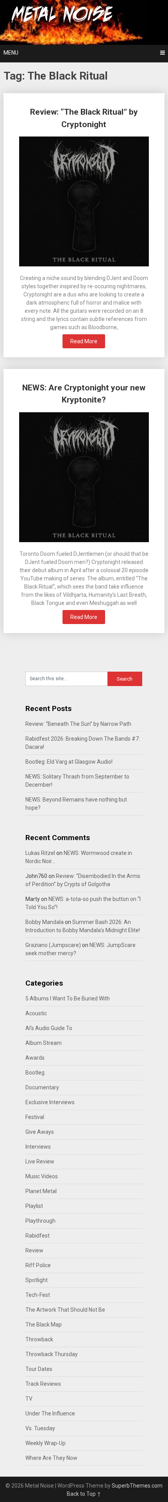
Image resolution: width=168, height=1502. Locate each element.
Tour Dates (38, 1369)
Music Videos (41, 1176)
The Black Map (43, 1324)
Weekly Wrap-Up (45, 1443)
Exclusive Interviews (50, 1102)
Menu (11, 53)
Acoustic (36, 1013)
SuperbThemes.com (137, 1485)
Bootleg (35, 1072)
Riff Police (38, 1265)
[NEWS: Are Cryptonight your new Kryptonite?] (84, 478)
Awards (35, 1058)
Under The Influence (50, 1413)
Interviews (38, 1147)
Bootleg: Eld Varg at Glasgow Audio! (69, 762)
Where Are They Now (51, 1458)
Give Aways (39, 1132)
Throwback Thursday (51, 1354)
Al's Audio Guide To (48, 1028)
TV (28, 1399)
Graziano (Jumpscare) (53, 945)
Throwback (39, 1339)
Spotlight (36, 1280)
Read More (83, 341)
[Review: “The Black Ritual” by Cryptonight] (84, 202)
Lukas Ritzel (40, 853)
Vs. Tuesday (40, 1428)
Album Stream (43, 1043)
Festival (34, 1117)
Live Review (39, 1161)
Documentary (42, 1087)
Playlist (34, 1206)
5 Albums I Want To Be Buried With (67, 998)
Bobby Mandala (44, 922)
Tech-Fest (37, 1295)
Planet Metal (41, 1191)
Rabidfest (37, 1235)
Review (34, 1250)
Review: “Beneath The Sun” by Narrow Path (78, 724)
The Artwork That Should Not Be (65, 1310)
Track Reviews (43, 1384)
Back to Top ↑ (84, 1494)
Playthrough (40, 1221)
